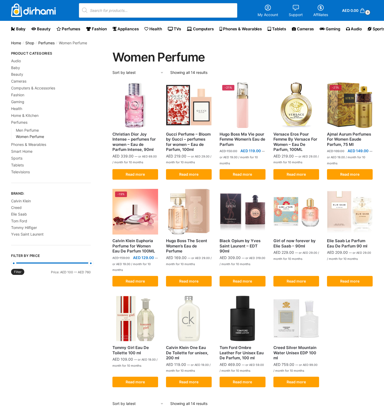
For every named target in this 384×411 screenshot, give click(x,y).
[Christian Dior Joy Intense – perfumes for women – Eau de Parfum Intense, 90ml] (135, 105)
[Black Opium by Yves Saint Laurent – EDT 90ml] (242, 212)
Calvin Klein (21, 201)
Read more (135, 174)
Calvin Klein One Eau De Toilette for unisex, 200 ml (187, 352)
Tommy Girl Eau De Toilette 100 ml (130, 350)
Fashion (17, 95)
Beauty (17, 74)
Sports (16, 158)
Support (296, 14)
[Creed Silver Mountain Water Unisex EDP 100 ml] (296, 318)
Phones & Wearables (28, 144)
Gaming (17, 101)
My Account (268, 14)
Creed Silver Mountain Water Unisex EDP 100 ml (294, 352)
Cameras (18, 81)
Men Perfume (27, 130)
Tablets (17, 165)
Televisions (20, 172)
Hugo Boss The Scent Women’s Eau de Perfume (186, 246)
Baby (15, 67)
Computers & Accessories (33, 88)
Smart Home (21, 151)
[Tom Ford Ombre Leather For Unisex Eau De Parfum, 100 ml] (242, 318)
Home (16, 43)
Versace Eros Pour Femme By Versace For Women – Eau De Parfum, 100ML (295, 142)
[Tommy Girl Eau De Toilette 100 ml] (135, 318)
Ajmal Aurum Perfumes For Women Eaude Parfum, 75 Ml (349, 139)
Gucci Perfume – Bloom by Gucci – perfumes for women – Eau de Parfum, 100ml (188, 142)
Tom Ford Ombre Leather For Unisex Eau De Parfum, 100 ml (242, 352)
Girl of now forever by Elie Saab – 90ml (294, 243)
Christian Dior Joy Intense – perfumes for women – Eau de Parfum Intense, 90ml (134, 142)
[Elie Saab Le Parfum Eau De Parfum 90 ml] (350, 212)
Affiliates (320, 14)
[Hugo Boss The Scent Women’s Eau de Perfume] (189, 212)
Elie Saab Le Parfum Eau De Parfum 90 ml (347, 243)
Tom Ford (19, 221)
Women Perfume (30, 136)
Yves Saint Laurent (27, 234)
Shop (29, 43)
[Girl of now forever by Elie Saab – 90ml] (296, 212)
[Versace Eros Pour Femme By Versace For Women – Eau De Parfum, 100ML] (296, 105)
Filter (17, 272)
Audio (16, 61)
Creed (16, 207)
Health (16, 108)
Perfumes (46, 43)
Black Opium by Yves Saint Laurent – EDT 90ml (240, 246)
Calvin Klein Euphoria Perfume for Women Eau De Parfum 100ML (133, 246)
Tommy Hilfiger (24, 227)
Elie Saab (19, 214)
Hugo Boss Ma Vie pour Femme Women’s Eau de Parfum (242, 139)
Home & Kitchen (25, 115)
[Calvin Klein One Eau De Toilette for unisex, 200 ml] (189, 318)
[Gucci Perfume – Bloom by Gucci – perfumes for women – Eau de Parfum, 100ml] (189, 105)
